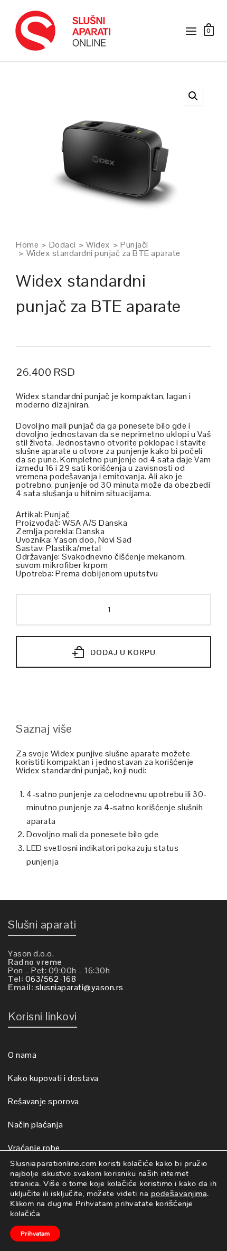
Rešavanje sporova (43, 1101)
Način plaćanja (35, 1124)
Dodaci (62, 245)
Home (27, 245)
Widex (98, 245)
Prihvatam (35, 1233)
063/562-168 (51, 978)
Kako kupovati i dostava (53, 1078)
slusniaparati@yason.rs (79, 987)
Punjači (134, 245)
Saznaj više (44, 728)
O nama (22, 1054)
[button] (193, 96)
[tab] (44, 728)
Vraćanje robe (34, 1147)
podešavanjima (179, 1193)
